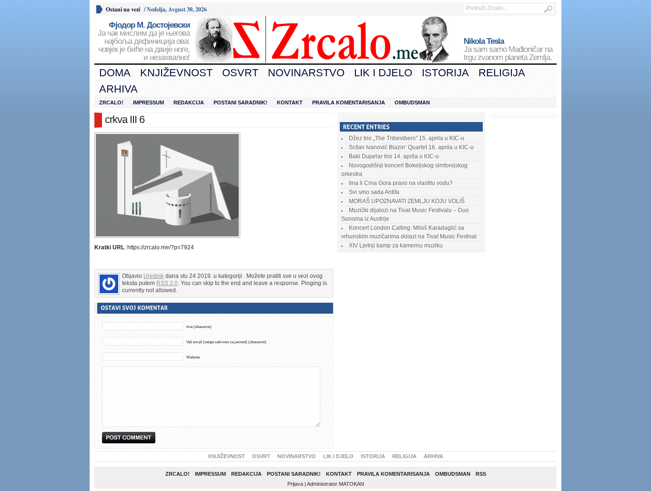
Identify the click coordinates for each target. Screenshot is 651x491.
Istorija (445, 73)
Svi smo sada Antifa (374, 192)
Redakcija (188, 102)
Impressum (148, 102)
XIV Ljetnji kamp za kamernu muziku (396, 245)
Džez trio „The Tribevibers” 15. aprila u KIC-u (406, 138)
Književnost (176, 73)
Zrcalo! (111, 102)
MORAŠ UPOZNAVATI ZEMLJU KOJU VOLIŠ (407, 201)
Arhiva (118, 89)
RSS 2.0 (167, 283)
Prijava (295, 484)
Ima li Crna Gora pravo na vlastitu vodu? (401, 183)
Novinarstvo (306, 73)
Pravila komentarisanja (348, 102)
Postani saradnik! (240, 102)
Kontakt (290, 102)
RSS (481, 474)
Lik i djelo (383, 73)
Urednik (153, 276)
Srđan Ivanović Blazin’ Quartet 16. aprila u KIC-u (411, 147)
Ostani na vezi (123, 9)
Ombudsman (412, 102)
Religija (501, 73)
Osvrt (240, 73)
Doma (115, 73)
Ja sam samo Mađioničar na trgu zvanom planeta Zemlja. (508, 49)
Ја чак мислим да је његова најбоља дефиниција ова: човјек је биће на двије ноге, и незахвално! (144, 41)
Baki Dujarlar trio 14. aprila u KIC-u (394, 156)
